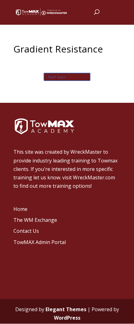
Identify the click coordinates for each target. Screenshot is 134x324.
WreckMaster (86, 151)
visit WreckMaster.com (88, 177)
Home (20, 209)
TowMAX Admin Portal (39, 242)
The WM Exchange (35, 220)
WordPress (67, 317)
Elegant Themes (65, 309)
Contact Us (26, 230)
